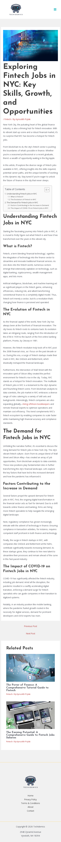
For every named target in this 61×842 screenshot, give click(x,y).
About (30, 806)
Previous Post (30, 626)
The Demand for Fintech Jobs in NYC (22, 202)
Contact (30, 810)
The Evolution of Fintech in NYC (23, 199)
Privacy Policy (30, 799)
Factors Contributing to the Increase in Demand (30, 205)
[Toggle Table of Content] (45, 189)
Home (30, 795)
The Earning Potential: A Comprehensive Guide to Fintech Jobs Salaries (30, 735)
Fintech (7, 119)
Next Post (30, 633)
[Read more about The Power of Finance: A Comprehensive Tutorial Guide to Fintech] (30, 667)
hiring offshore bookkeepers (36, 404)
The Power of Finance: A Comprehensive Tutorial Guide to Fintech (27, 688)
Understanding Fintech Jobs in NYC (22, 193)
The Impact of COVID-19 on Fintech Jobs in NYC (29, 208)
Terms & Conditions (30, 803)
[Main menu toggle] (55, 9)
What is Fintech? (17, 196)
